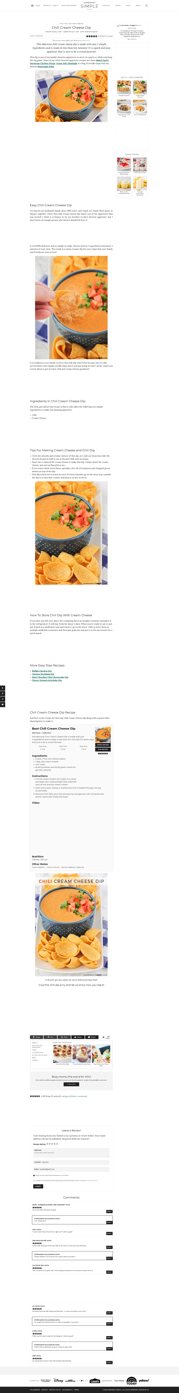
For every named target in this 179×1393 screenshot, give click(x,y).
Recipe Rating (39, 1144)
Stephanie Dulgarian (91, 31)
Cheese (35, 1060)
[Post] (2, 699)
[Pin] (2, 693)
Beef (34, 1057)
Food (66, 23)
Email (36, 1169)
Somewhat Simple (89, 5)
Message (37, 1150)
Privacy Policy (55, 1389)
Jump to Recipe (36, 36)
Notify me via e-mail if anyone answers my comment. (52, 1175)
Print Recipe (103, 745)
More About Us (132, 39)
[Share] (2, 688)
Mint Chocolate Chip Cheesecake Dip (50, 677)
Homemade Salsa (45, 67)
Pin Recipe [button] (103, 749)
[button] (87, 36)
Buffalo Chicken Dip (42, 671)
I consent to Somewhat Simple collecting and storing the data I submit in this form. (66, 1180)
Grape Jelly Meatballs (66, 63)
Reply (109, 1211)
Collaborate (35, 1389)
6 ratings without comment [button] (73, 1096)
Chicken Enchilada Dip (43, 674)
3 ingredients (37, 1052)
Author (37, 1162)
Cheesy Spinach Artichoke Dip (47, 680)
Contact (44, 1389)
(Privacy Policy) (92, 1180)
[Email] (2, 704)
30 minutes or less (39, 1055)
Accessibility (67, 1389)
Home (61, 23)
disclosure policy (85, 40)
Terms (76, 1389)
